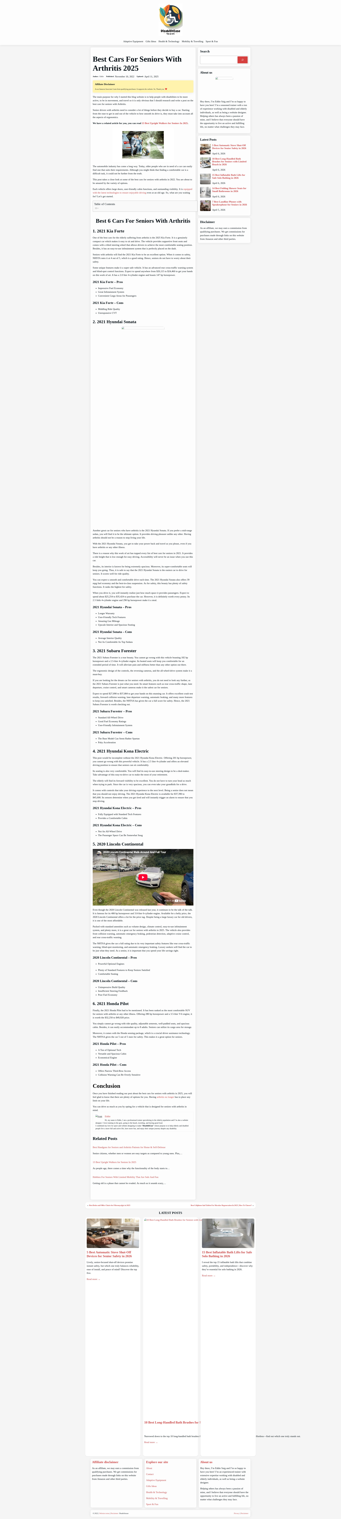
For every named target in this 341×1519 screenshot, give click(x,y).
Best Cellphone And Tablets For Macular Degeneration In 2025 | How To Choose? (221, 1205)
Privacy (236, 1513)
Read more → (93, 1279)
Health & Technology (156, 1492)
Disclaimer (114, 1513)
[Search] (243, 59)
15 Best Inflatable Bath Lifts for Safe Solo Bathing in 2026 (228, 176)
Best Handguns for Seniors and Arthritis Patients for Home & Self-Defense (129, 1147)
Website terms (104, 1513)
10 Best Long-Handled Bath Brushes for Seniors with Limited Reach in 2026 (229, 161)
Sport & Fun (152, 1504)
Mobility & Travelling (157, 1498)
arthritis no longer (165, 1097)
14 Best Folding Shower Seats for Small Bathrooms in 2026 (229, 190)
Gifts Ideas (151, 1486)
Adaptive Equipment (156, 1480)
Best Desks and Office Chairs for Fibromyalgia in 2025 (109, 1205)
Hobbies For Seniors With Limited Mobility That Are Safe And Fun (125, 1177)
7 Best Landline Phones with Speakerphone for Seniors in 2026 (229, 203)
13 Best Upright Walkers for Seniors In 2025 (165, 123)
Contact (150, 1474)
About (149, 1468)
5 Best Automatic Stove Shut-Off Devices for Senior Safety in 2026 (229, 147)
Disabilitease (124, 1513)
